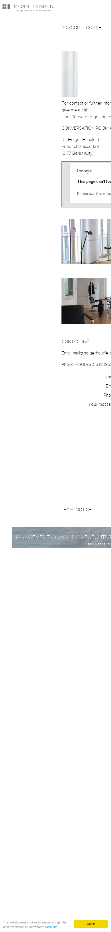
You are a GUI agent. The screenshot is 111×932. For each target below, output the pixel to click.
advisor (70, 27)
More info (51, 927)
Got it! (91, 923)
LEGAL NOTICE (76, 509)
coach (94, 27)
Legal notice (96, 544)
